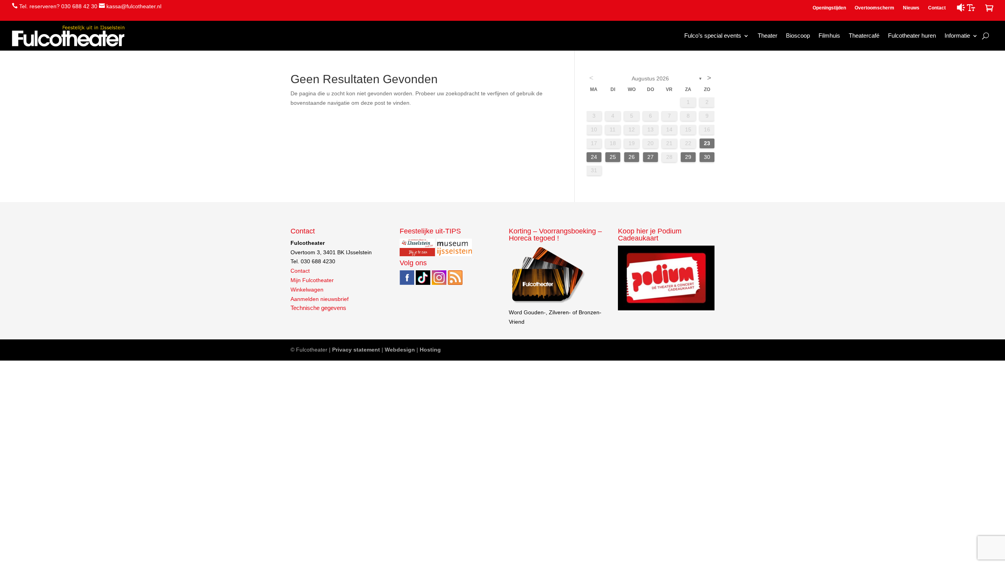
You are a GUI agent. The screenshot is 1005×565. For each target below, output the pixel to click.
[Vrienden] (547, 303)
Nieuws (911, 8)
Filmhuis (829, 35)
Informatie (957, 35)
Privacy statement (356, 349)
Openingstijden (829, 8)
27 (650, 157)
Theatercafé (864, 35)
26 (632, 157)
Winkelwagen (307, 289)
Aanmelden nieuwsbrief (320, 299)
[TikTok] (423, 283)
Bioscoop (798, 35)
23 (707, 143)
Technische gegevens (318, 308)
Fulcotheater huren (912, 35)
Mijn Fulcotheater (312, 280)
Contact (937, 8)
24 (594, 157)
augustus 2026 (650, 78)
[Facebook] (407, 283)
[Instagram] (439, 283)
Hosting (430, 349)
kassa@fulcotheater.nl (133, 6)
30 (707, 157)
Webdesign (400, 349)
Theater (767, 35)
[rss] (455, 283)
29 (688, 157)
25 (613, 157)
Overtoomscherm (874, 8)
